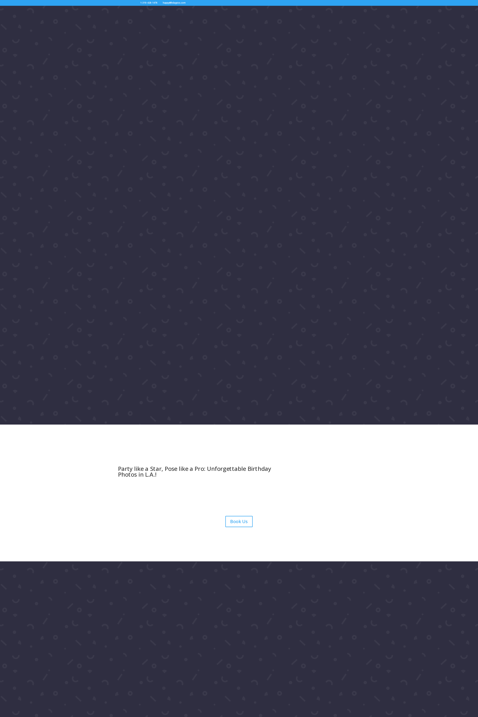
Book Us (239, 521)
